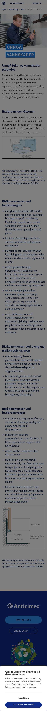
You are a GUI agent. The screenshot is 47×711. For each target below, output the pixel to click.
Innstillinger (23, 698)
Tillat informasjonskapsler (23, 705)
